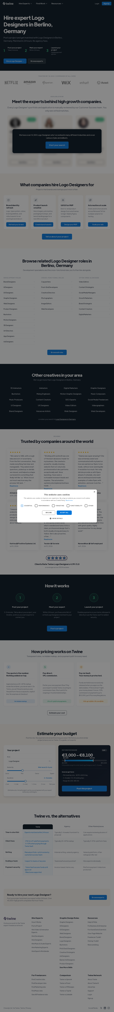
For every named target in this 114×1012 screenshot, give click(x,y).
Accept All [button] (64, 513)
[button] (57, 518)
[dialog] (57, 506)
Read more (69, 500)
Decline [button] (49, 513)
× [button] (94, 492)
